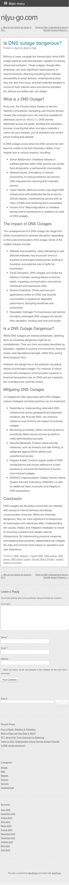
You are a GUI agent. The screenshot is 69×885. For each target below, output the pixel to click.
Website (4, 658)
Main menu (17, 3)
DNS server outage (20, 559)
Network (24, 555)
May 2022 (5, 845)
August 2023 (6, 829)
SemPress (56, 873)
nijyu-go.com (19, 17)
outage (59, 559)
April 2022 (5, 850)
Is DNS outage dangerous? (32, 42)
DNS (16, 555)
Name (4, 637)
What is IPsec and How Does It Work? (18, 733)
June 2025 (5, 809)
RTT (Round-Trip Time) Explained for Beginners (22, 737)
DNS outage (50, 555)
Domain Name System (43, 559)
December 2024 (8, 813)
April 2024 (5, 821)
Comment (6, 603)
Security (4, 779)
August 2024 (6, 817)
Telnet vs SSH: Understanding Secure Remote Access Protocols (51, 28)
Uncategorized (7, 787)
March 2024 (6, 825)
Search (4, 698)
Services (4, 783)
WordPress (33, 873)
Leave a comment (12, 562)
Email (4, 648)
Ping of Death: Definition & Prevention (18, 729)
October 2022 (7, 841)
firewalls (36, 447)
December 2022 (8, 833)
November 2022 (8, 837)
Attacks (4, 767)
